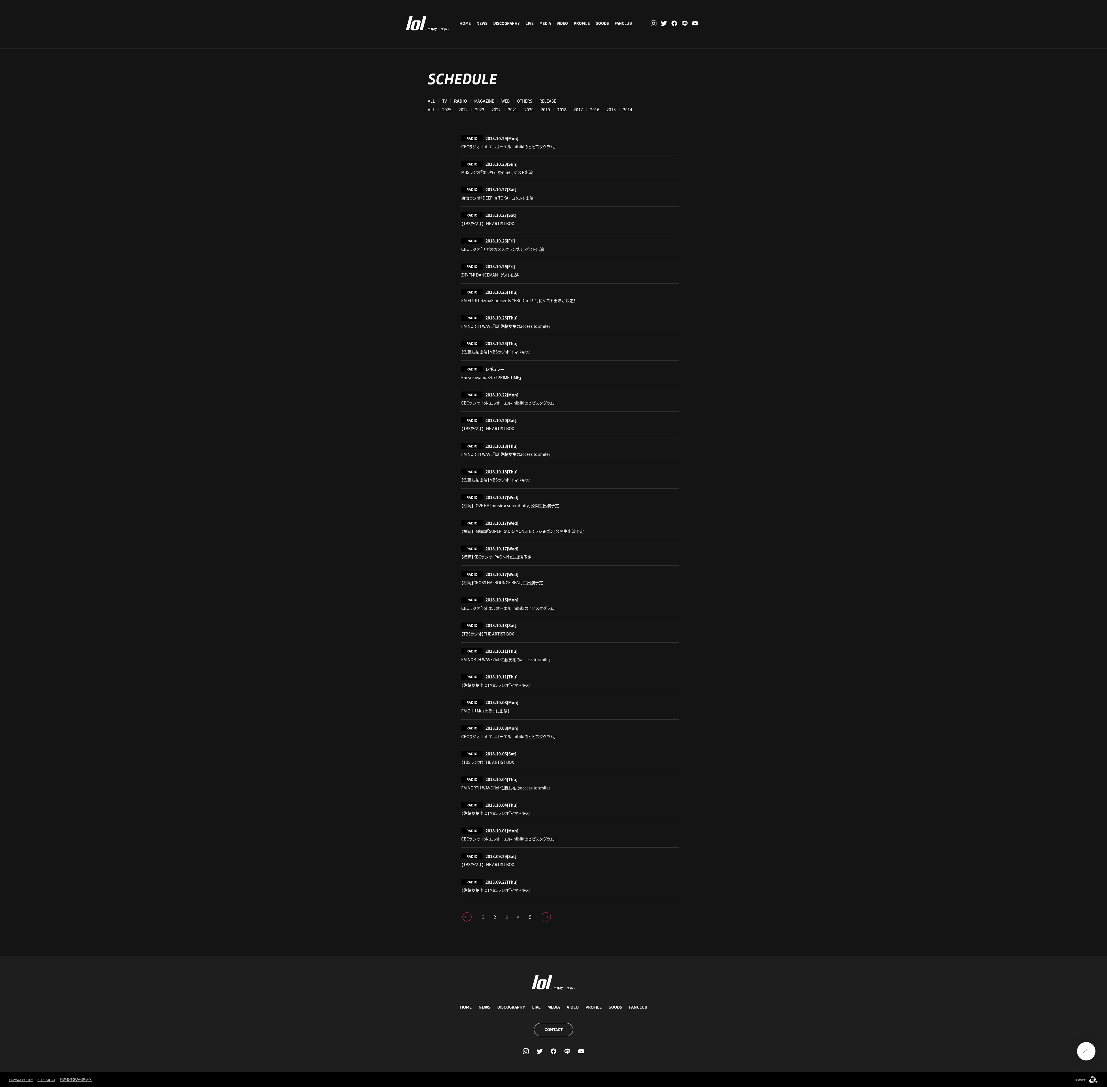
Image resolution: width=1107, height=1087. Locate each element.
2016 (594, 109)
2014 (627, 109)
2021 (512, 109)
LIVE (530, 23)
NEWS (482, 23)
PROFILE (582, 23)
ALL (431, 101)
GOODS (602, 23)
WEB (505, 101)
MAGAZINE (484, 101)
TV (444, 101)
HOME (465, 23)
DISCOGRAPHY (506, 23)
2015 (611, 109)
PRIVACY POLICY (21, 1079)
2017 (578, 109)
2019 (545, 109)
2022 (496, 109)
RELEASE (547, 101)
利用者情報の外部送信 (76, 1079)
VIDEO (562, 23)
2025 (446, 109)
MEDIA (545, 23)
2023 (479, 109)
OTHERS (524, 101)
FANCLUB (623, 23)
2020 (529, 109)
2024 (463, 109)
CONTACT (554, 1030)
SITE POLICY (46, 1079)
